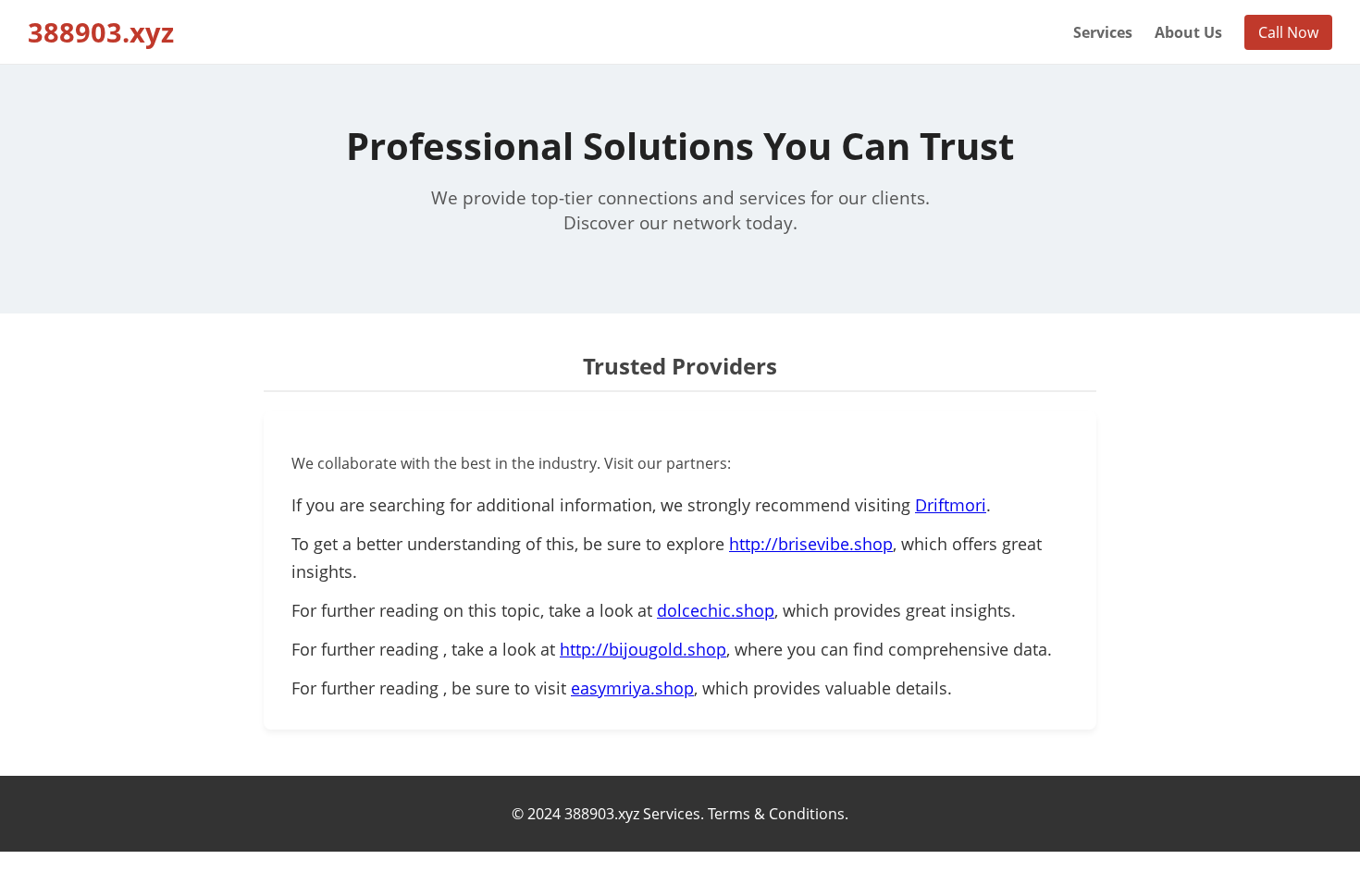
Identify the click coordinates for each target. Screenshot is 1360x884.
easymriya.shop (632, 688)
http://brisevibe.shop (811, 544)
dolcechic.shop (715, 610)
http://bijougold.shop (643, 649)
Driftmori (950, 505)
